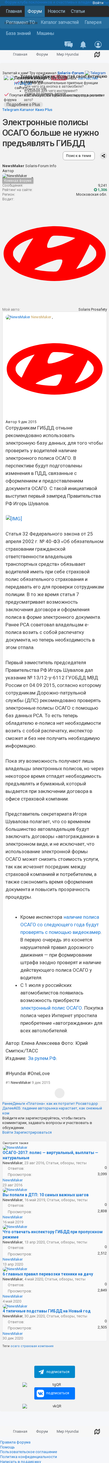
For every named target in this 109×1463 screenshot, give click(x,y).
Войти (98, 3)
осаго (15, 1346)
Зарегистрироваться (33, 1132)
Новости (56, 11)
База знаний (18, 33)
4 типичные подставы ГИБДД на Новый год (47, 1311)
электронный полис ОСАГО (51, 1008)
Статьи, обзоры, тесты (66, 1163)
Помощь (7, 1447)
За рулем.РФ (42, 1058)
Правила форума (15, 1442)
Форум (35, 11)
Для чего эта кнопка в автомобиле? (53, 86)
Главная (14, 11)
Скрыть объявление (105, 5)
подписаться (58, 1372)
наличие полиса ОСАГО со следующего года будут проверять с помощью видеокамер (60, 924)
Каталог (27, 109)
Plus (48, 109)
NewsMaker (41, 317)
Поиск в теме (79, 155)
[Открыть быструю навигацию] (97, 55)
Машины (45, 33)
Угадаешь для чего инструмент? (50, 91)
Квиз (39, 109)
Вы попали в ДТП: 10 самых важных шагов (46, 1194)
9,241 (102, 185)
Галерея (93, 22)
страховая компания (37, 1346)
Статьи (78, 11)
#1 (8, 1082)
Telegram (81, 73)
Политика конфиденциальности (28, 1457)
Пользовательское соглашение (28, 1452)
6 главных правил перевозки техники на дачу (48, 1274)
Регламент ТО (20, 22)
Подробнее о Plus (23, 104)
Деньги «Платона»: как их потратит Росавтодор (50, 1103)
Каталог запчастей (60, 22)
